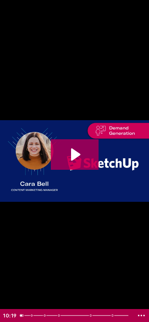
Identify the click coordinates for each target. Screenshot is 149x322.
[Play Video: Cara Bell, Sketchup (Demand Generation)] (75, 154)
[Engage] (59, 315)
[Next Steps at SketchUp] (114, 315)
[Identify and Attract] (45, 315)
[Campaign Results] (92, 315)
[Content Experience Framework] (22, 315)
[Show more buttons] (141, 315)
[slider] (75, 315)
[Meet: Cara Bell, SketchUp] (32, 315)
